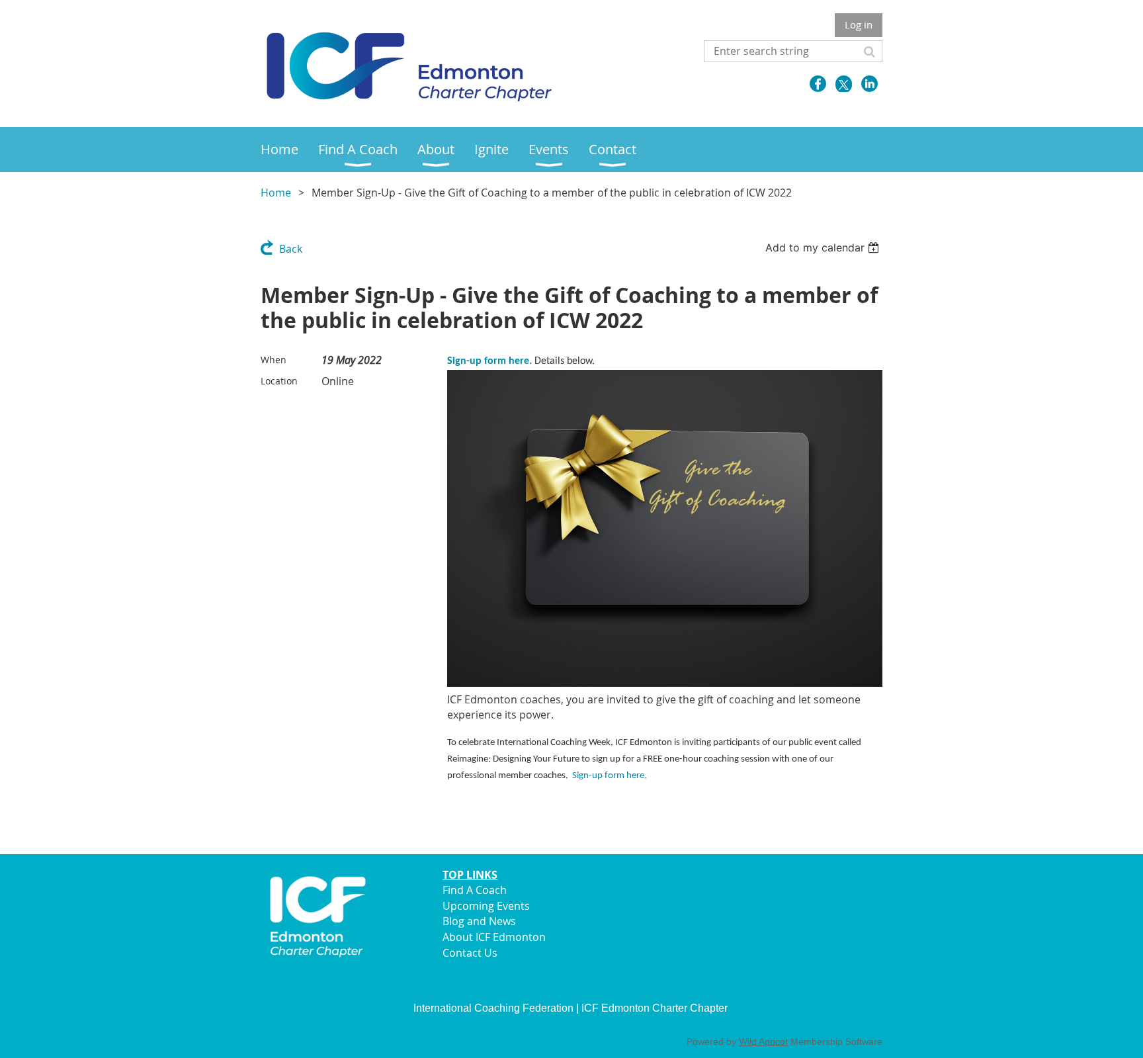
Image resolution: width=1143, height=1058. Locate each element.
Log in (858, 24)
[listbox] (823, 247)
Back (290, 249)
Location (279, 381)
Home (276, 192)
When (273, 359)
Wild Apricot (763, 1041)
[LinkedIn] (869, 83)
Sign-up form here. (489, 361)
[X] (843, 83)
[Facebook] (818, 83)
